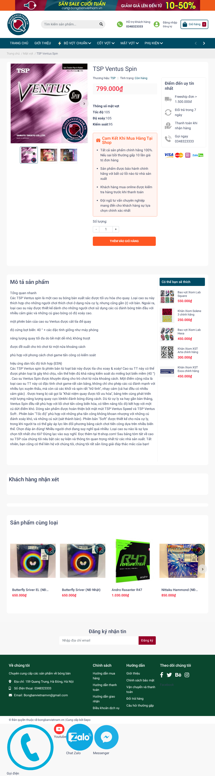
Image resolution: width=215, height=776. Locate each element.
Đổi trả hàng (134, 698)
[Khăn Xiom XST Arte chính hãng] (167, 353)
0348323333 (134, 26)
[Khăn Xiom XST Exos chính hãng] (167, 371)
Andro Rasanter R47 (127, 590)
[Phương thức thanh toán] (183, 155)
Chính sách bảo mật (140, 680)
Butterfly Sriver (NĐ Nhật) (81, 590)
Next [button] (84, 103)
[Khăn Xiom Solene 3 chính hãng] (167, 315)
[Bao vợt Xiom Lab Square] (167, 296)
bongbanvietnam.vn (51, 719)
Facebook (167, 685)
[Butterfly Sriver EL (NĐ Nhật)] (33, 561)
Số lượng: (100, 221)
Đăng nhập (170, 22)
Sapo (87, 719)
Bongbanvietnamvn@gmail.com (46, 695)
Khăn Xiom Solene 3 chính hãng (189, 312)
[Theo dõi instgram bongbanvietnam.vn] (187, 675)
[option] (49, 103)
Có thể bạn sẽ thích (176, 282)
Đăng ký (167, 26)
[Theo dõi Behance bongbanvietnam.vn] (178, 675)
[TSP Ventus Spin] (49, 103)
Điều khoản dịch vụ (106, 708)
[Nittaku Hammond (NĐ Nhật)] (182, 561)
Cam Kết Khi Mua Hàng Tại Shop (127, 140)
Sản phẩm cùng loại (34, 522)
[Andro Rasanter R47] (132, 561)
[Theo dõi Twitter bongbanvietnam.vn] (169, 675)
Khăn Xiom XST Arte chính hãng (188, 350)
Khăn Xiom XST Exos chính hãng (188, 369)
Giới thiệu (133, 673)
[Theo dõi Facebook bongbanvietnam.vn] (161, 675)
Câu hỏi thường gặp (140, 705)
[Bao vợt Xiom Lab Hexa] (167, 334)
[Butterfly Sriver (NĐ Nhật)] (82, 561)
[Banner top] (107, 5)
